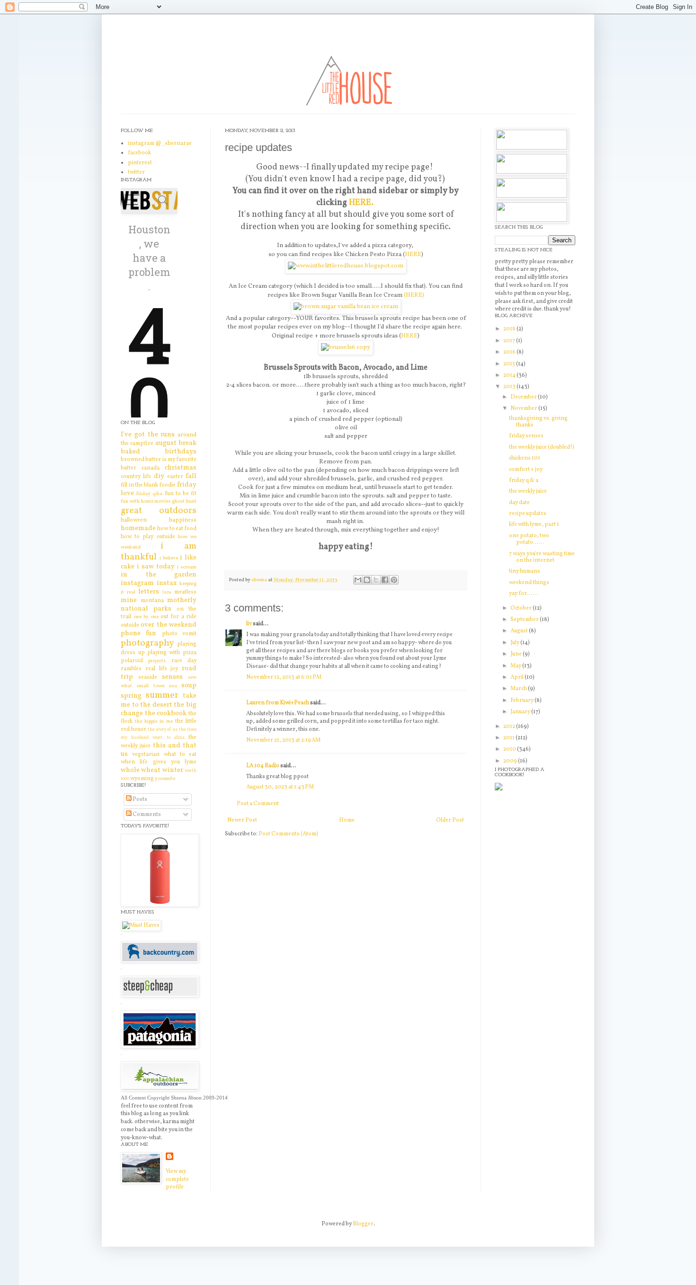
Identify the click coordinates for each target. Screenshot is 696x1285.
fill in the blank (139, 485)
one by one (146, 616)
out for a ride (178, 616)
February (522, 700)
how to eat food (176, 528)
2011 (509, 738)
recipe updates (527, 513)
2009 (510, 761)
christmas (180, 467)
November (524, 408)
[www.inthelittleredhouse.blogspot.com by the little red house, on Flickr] (345, 265)
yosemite (165, 778)
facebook (139, 153)
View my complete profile (177, 1179)
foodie (167, 485)
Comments (146, 814)
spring (131, 695)
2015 (509, 364)
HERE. (361, 203)
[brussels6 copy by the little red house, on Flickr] (345, 347)
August (519, 631)
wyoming (142, 778)
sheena (259, 580)
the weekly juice (528, 491)
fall (191, 476)
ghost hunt (184, 501)
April (517, 677)
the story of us (163, 730)
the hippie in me (154, 721)
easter (175, 476)
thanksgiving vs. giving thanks (538, 422)
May (516, 666)
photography (147, 643)
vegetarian (146, 754)
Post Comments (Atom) (288, 834)
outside (130, 625)
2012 (509, 726)
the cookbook (166, 713)
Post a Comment (258, 803)
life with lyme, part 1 (534, 524)
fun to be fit (180, 493)
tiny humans (524, 571)
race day (183, 661)
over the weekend (168, 624)
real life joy (161, 669)
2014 (510, 375)
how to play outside (148, 537)
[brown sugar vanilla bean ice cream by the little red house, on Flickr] (346, 306)
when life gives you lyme (158, 762)
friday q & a (523, 480)
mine (129, 600)
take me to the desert (158, 700)
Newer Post (242, 820)
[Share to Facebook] (385, 580)
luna (166, 592)
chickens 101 (524, 458)
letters (148, 591)
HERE (413, 254)
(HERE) (414, 295)
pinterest (140, 163)
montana (152, 600)
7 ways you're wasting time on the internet (542, 557)
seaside (147, 677)
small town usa (156, 686)
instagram (137, 583)
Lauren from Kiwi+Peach (277, 703)
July (515, 643)
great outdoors (158, 511)
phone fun (138, 633)
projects (157, 661)
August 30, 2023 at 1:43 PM (280, 787)
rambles (131, 669)
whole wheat (141, 770)
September (525, 619)
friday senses (526, 436)
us (124, 754)
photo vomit (179, 634)
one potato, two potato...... (529, 539)
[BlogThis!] (367, 580)
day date (519, 502)
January (520, 712)
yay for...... (523, 593)
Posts (139, 799)
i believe (169, 558)
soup (188, 685)
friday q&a (149, 493)
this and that (174, 745)
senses (172, 677)
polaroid (132, 661)
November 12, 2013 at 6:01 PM (283, 677)
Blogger (363, 1224)
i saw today (156, 566)
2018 (510, 329)
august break (175, 443)
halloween (134, 520)
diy (159, 476)
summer (161, 695)
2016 (510, 352)
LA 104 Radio (262, 766)
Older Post (450, 820)
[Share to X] (376, 580)
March (519, 688)
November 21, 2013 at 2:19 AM (283, 740)
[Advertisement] (535, 935)
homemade (138, 528)
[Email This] (358, 580)
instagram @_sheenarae (160, 143)
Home (347, 820)
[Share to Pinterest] (394, 580)
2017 (509, 341)
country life (136, 476)
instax (167, 583)
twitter (136, 172)
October (521, 608)
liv (249, 624)
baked (130, 451)
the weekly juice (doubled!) (541, 447)
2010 (510, 749)
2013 (510, 386)
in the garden (158, 574)
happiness (182, 520)
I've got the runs (148, 434)
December (524, 397)
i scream (186, 567)
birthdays (180, 451)
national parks (146, 608)
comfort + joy (526, 469)
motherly (181, 600)
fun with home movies (145, 501)
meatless (185, 592)
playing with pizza (171, 652)
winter (172, 770)
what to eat (180, 754)
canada (151, 468)
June (516, 654)
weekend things (529, 582)
